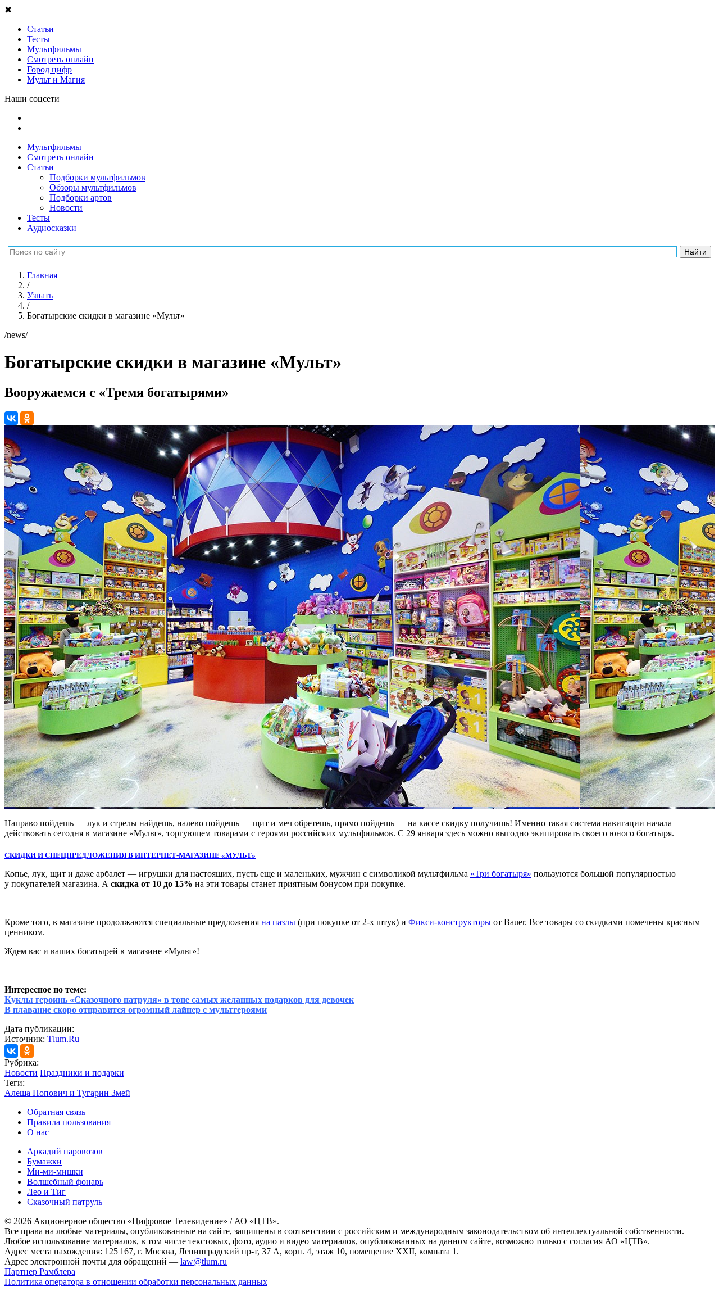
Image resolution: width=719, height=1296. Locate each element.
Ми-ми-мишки (55, 1171)
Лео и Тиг (46, 1192)
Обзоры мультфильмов (92, 187)
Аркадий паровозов (65, 1151)
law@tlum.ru (203, 1261)
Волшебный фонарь (65, 1181)
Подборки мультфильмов (97, 177)
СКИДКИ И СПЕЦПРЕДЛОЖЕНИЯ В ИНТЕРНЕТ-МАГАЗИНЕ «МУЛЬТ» (130, 855)
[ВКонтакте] (11, 418)
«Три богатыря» (500, 873)
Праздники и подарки (82, 1072)
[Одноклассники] (27, 418)
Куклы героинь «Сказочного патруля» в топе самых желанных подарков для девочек (179, 999)
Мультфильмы (54, 147)
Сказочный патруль (64, 1202)
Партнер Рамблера (39, 1271)
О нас (38, 1132)
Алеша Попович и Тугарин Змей (67, 1093)
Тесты (38, 218)
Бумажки (44, 1161)
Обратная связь (56, 1112)
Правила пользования (69, 1122)
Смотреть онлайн (60, 157)
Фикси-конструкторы (449, 922)
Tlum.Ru (63, 1039)
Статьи (40, 167)
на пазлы (278, 922)
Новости (66, 207)
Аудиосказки (51, 228)
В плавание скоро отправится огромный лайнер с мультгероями (135, 1009)
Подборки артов (80, 197)
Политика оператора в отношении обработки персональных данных (135, 1281)
